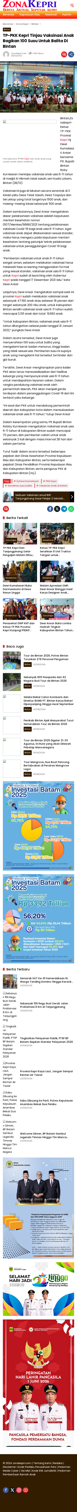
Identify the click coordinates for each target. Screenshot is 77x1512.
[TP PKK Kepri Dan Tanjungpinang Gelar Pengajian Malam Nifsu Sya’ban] (20, 533)
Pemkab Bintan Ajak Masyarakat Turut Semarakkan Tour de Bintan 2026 (49, 722)
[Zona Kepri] (30, 5)
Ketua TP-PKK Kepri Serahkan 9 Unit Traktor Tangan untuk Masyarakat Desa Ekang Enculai (56, 551)
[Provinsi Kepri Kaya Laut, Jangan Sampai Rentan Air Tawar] (10, 1074)
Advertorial (48, 540)
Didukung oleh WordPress (19, 1503)
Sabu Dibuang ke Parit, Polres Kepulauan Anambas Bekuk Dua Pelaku (46, 1102)
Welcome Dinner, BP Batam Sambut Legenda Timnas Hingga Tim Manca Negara (43, 1135)
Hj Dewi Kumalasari (27, 481)
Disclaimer (10, 1467)
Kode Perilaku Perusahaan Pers (37, 1467)
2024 (9, 1463)
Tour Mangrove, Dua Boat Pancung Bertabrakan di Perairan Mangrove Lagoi (46, 765)
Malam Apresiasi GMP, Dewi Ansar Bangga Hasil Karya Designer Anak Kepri (56, 589)
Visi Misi (25, 1470)
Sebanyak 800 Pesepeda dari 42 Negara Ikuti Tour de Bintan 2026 (45, 679)
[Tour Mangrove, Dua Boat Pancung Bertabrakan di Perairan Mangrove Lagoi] (12, 769)
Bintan (7, 29)
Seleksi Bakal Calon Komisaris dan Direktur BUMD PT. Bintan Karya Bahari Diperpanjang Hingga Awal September (49, 700)
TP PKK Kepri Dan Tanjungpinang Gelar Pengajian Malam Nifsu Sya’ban (17, 551)
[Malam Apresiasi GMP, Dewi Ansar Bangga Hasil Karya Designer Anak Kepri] (57, 571)
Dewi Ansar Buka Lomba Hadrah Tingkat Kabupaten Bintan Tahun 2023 (56, 627)
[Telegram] (64, 509)
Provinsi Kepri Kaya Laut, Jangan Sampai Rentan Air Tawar (46, 1073)
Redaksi (57, 1463)
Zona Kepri (11, 540)
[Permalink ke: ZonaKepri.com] (7, 54)
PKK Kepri (51, 481)
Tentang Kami (42, 1463)
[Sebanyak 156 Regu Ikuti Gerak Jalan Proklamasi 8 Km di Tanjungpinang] (10, 1007)
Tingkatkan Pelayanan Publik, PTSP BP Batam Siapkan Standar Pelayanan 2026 (46, 1040)
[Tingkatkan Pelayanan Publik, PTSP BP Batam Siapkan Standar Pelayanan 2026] (10, 1042)
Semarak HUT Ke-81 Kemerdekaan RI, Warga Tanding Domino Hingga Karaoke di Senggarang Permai (46, 980)
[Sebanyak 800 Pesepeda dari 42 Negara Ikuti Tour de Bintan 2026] (12, 682)
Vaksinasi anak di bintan (53, 485)
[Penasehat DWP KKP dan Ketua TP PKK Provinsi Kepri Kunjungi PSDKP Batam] (20, 609)
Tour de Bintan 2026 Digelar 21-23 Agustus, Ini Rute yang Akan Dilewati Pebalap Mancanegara (47, 744)
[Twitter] (57, 509)
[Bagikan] (71, 54)
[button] (72, 5)
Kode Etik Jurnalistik (44, 1470)
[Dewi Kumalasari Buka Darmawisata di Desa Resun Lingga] (20, 571)
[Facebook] (50, 509)
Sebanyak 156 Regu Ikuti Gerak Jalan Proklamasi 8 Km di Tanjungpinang (44, 1005)
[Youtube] (25, 1490)
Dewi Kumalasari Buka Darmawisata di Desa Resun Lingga (17, 589)
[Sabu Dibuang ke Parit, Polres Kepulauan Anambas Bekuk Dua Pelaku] (10, 1104)
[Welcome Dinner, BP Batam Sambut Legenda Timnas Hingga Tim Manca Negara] (10, 1137)
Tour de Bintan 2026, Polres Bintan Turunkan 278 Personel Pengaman (46, 657)
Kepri (26, 158)
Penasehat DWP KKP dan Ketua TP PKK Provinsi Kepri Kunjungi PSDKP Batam (19, 627)
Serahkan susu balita (20, 485)
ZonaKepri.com (19, 53)
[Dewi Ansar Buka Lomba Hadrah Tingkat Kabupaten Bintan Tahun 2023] (57, 609)
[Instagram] (19, 1490)
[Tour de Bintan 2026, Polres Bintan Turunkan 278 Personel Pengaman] (12, 660)
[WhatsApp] (71, 509)
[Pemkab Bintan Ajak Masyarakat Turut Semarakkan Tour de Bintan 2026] (12, 725)
